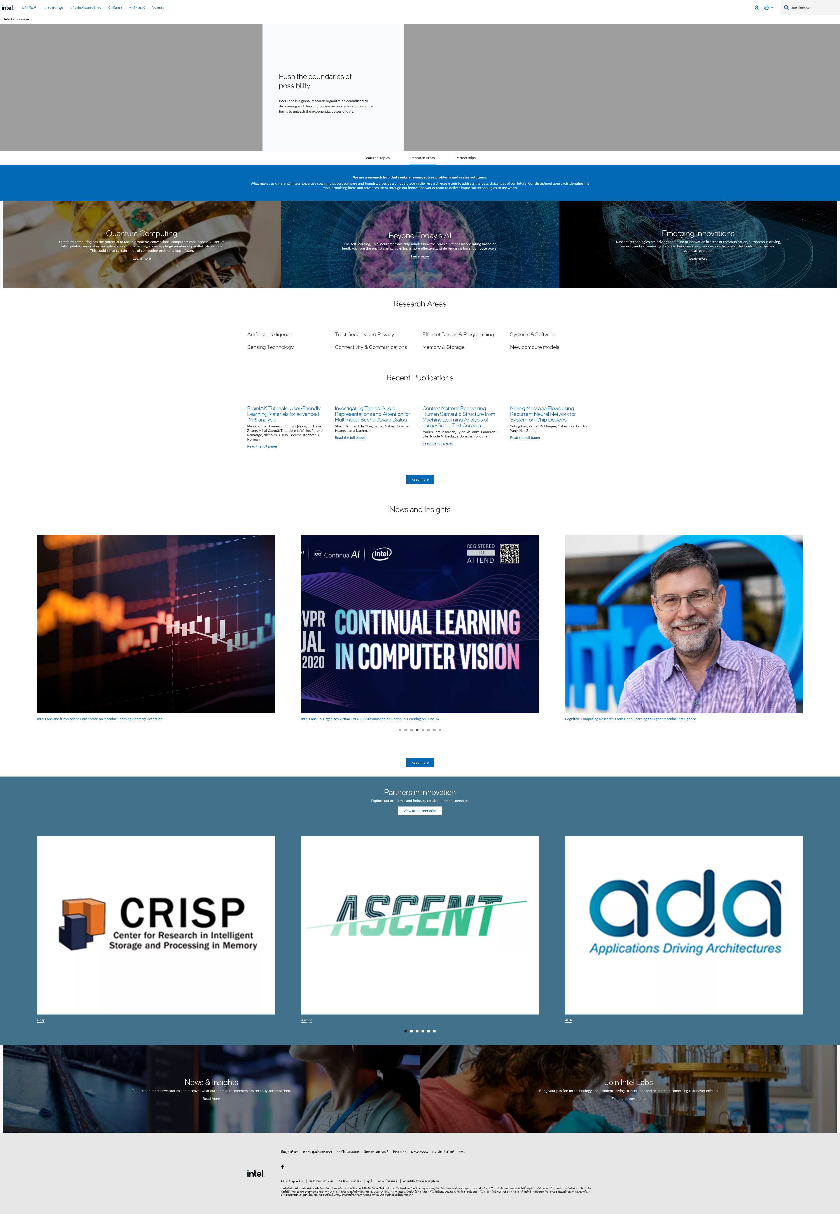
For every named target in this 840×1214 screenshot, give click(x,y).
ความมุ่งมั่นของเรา (317, 1152)
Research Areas (423, 158)
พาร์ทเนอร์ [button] (137, 8)
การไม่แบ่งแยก (347, 1152)
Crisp (41, 1020)
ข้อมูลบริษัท (289, 1152)
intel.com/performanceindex (307, 1191)
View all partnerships (420, 811)
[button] (420, 340)
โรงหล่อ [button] (158, 8)
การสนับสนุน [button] (53, 8)
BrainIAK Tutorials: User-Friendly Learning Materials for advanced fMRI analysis (284, 414)
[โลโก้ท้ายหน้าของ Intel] (256, 1173)
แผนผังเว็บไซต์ (443, 1152)
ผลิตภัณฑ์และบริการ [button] (85, 8)
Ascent (306, 1020)
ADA (568, 1020)
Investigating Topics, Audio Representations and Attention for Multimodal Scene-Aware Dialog (372, 414)
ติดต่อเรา (400, 1152)
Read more (420, 479)
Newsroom (419, 1152)
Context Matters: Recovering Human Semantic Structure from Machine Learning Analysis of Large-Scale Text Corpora (458, 417)
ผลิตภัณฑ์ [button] (29, 8)
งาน (461, 1152)
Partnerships (466, 158)
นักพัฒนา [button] (115, 8)
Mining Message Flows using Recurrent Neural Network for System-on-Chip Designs (543, 414)
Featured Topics (377, 158)
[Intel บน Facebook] (282, 1168)
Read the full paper (262, 446)
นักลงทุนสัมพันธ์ (376, 1152)
